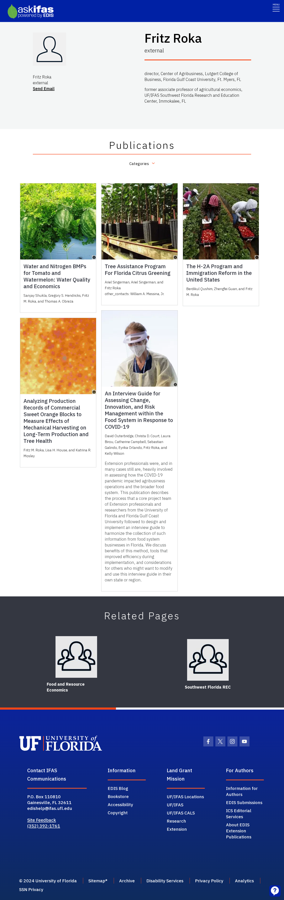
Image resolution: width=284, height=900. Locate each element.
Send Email (43, 88)
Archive (127, 881)
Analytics (244, 881)
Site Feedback (41, 820)
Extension (177, 829)
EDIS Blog (118, 788)
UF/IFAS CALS (181, 813)
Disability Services (164, 881)
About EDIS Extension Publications (238, 831)
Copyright (118, 813)
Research (176, 821)
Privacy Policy (209, 881)
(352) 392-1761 (43, 826)
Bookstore (118, 796)
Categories (139, 163)
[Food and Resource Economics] (76, 657)
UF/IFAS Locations (185, 796)
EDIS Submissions (244, 802)
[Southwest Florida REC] (208, 660)
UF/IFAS (175, 805)
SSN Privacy (31, 889)
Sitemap (96, 881)
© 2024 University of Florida (48, 881)
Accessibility (120, 804)
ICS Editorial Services (238, 813)
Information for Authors (242, 791)
